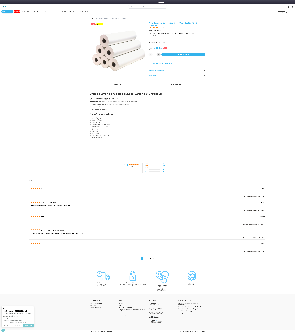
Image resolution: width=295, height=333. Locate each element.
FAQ (120, 305)
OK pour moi (28, 325)
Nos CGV (181, 331)
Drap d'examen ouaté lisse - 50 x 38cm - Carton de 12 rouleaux (111, 18)
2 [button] (144, 258)
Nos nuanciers (93, 305)
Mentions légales (189, 331)
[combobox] (36, 180)
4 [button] (150, 258)
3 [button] (147, 258)
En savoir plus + (153, 36)
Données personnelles (199, 331)
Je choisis (17, 325)
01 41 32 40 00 (152, 306)
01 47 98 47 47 (152, 309)
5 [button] (153, 258)
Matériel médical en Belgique (185, 311)
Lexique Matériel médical (96, 307)
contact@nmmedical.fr (154, 317)
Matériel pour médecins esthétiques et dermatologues (188, 304)
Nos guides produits (124, 315)
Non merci (6, 325)
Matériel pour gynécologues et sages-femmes (190, 309)
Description (117, 84)
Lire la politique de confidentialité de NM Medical (13, 320)
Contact (121, 303)
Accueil (91, 18)
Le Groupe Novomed (183, 313)
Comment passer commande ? (127, 307)
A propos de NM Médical (96, 303)
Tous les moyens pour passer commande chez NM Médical (132, 310)
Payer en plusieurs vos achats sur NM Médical (130, 313)
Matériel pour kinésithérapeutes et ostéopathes (190, 306)
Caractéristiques (176, 84)
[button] (155, 164)
